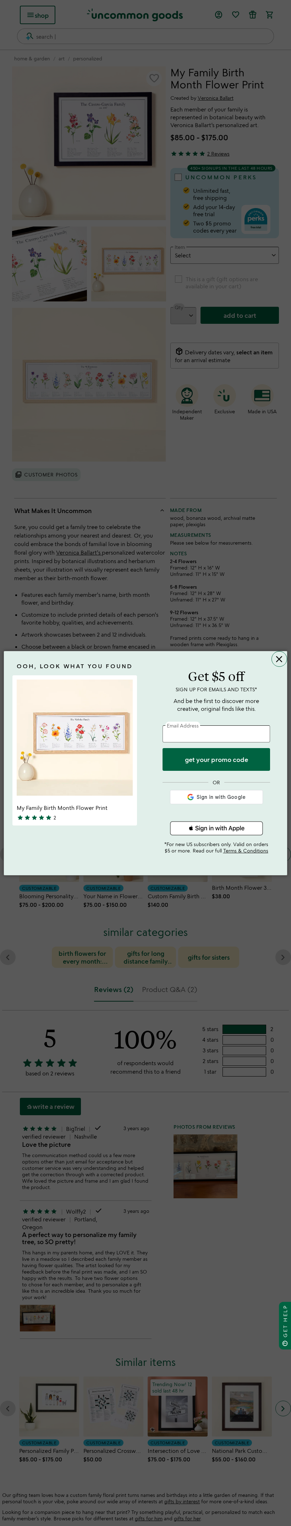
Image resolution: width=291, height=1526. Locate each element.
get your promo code (216, 759)
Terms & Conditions (245, 851)
